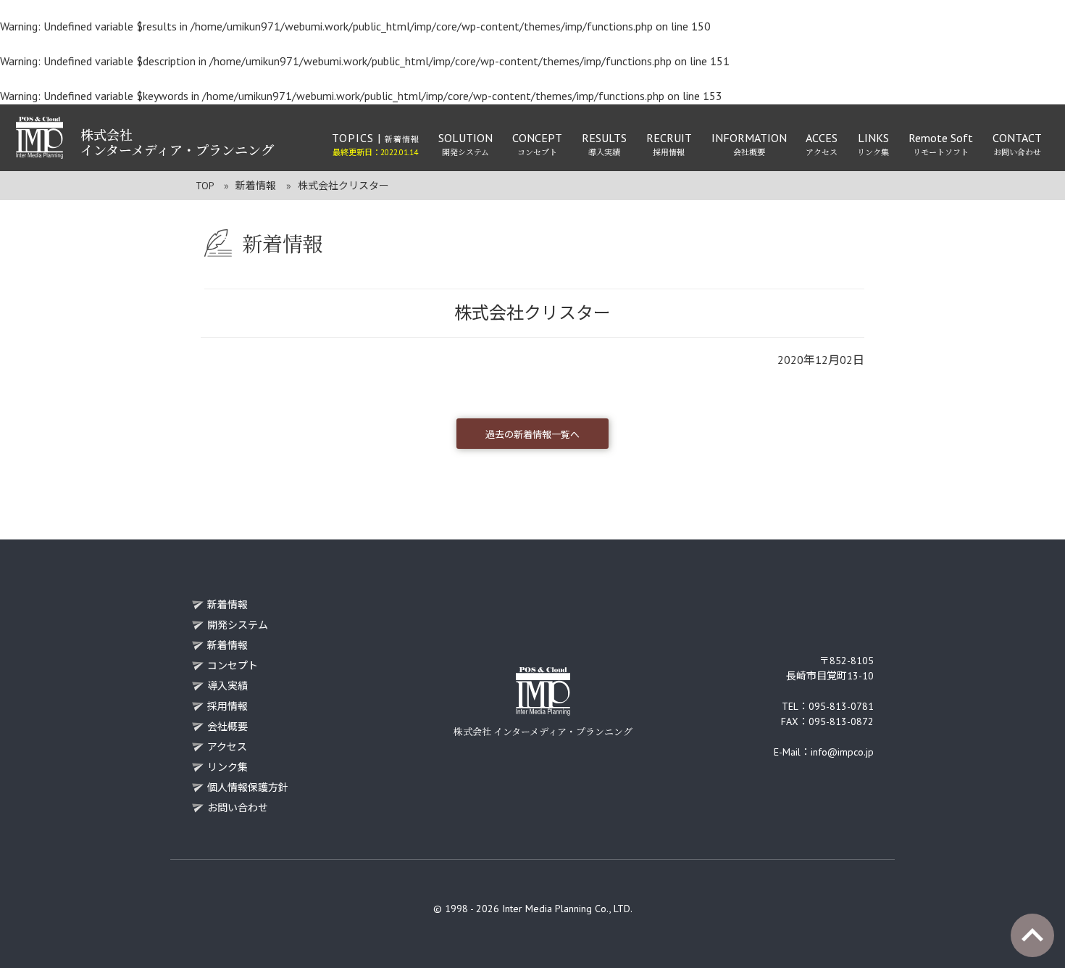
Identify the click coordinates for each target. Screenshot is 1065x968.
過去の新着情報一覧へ (532, 435)
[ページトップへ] (1032, 935)
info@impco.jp (842, 751)
